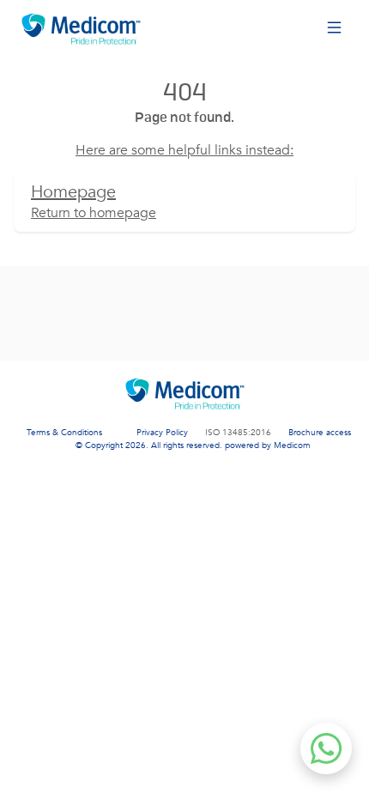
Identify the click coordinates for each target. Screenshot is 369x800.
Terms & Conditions (64, 433)
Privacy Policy (162, 433)
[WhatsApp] (326, 748)
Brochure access (319, 433)
